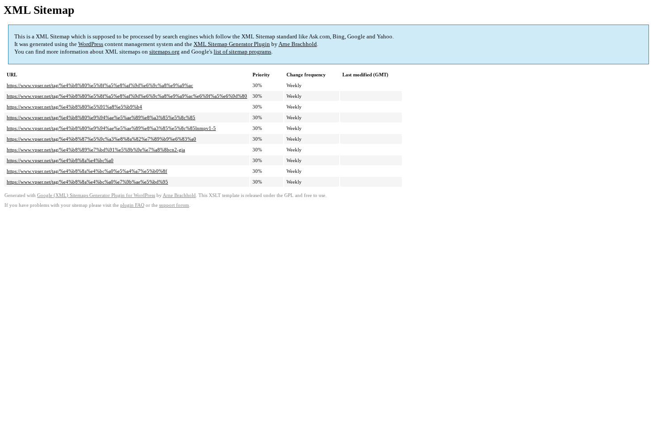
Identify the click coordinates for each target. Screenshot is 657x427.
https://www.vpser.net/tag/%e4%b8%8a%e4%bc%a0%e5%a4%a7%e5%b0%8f (87, 171)
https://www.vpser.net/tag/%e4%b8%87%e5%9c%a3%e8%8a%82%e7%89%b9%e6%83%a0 (101, 139)
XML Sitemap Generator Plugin (232, 44)
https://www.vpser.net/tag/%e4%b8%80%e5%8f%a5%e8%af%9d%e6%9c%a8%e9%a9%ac (100, 85)
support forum (174, 205)
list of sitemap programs (242, 51)
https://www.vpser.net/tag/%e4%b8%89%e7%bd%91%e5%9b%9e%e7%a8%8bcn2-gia (96, 149)
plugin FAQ (132, 205)
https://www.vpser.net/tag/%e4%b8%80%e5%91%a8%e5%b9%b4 (74, 106)
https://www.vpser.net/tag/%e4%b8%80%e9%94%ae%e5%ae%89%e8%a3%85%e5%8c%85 (101, 117)
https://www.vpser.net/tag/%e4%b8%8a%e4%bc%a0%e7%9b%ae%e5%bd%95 (87, 181)
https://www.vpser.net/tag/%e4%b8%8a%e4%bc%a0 (60, 160)
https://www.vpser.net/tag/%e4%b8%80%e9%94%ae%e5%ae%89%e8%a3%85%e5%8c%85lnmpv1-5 (111, 128)
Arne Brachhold (297, 44)
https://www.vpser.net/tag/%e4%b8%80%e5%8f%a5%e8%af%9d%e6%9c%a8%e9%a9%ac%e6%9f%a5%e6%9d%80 (127, 96)
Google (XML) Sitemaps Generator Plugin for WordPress (96, 195)
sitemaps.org (164, 51)
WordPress (90, 44)
